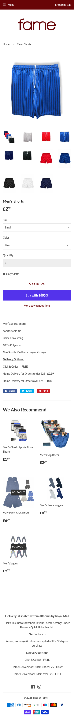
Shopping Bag (63, 4)
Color (6, 237)
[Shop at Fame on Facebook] (33, 687)
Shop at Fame (40, 697)
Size (5, 220)
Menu (11, 4)
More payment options (37, 305)
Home (6, 44)
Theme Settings (53, 622)
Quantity (8, 255)
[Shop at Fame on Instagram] (39, 687)
